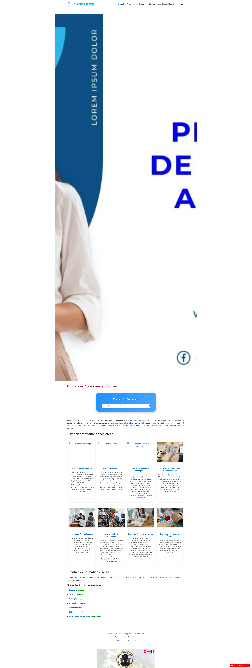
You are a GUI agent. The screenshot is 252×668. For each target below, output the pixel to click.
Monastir (77, 603)
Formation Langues (111, 468)
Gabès (76, 612)
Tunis (75, 599)
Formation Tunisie (83, 3)
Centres (152, 4)
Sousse (76, 590)
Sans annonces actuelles (85, 616)
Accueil (121, 4)
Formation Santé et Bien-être (140, 534)
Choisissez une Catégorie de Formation (126, 634)
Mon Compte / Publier (166, 4)
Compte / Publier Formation (240, 665)
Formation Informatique (82, 468)
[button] (145, 4)
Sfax (75, 608)
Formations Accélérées (135, 4)
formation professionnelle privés (119, 423)
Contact (180, 4)
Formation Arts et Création (82, 534)
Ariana (76, 594)
